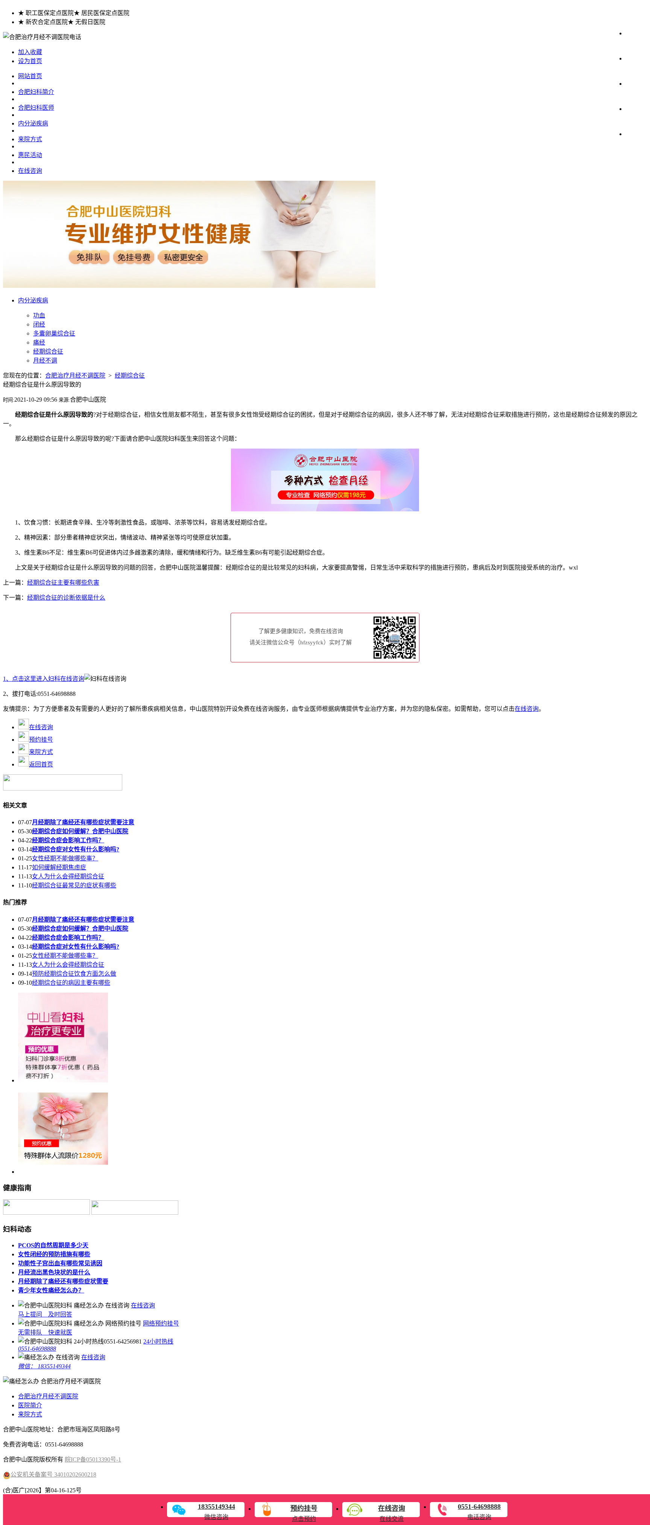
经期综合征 (48, 351)
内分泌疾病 (33, 123)
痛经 (39, 342)
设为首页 (30, 61)
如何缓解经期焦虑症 (59, 867)
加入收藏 (30, 52)
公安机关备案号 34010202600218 (53, 1474)
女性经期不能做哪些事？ (65, 858)
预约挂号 (41, 739)
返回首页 (41, 764)
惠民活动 (30, 155)
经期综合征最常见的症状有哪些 (74, 885)
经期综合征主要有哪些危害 (63, 582)
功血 (39, 315)
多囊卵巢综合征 (54, 333)
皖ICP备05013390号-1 (93, 1459)
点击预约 (303, 1513)
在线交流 (391, 1513)
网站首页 (30, 76)
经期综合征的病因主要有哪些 (71, 982)
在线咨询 (30, 171)
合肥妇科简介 (36, 92)
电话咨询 (479, 1511)
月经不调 (45, 360)
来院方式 (30, 139)
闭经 (39, 324)
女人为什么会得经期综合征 (68, 876)
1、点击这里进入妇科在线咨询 (43, 679)
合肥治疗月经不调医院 (75, 375)
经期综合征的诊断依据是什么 (66, 597)
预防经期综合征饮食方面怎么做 (74, 973)
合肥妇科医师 (36, 107)
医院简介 (30, 1405)
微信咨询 (216, 1511)
